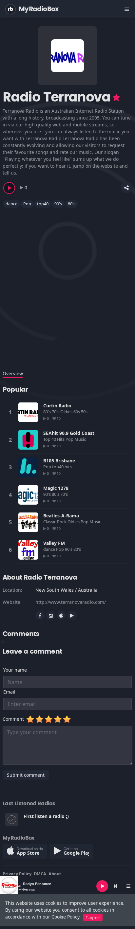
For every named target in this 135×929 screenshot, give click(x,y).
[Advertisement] (67, 280)
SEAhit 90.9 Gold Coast (68, 433)
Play (28, 412)
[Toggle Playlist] (128, 886)
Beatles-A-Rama (61, 515)
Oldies (66, 412)
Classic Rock (55, 522)
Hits (61, 439)
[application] (67, 886)
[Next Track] (115, 886)
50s (84, 412)
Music (80, 439)
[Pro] (116, 98)
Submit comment (26, 775)
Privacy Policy (17, 874)
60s (77, 412)
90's (58, 204)
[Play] (102, 886)
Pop (27, 204)
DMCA (40, 874)
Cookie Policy (65, 917)
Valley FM (54, 543)
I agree (93, 917)
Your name (15, 670)
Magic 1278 (55, 488)
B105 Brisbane (59, 460)
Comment (15, 719)
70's (56, 412)
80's (71, 204)
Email (9, 692)
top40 (42, 204)
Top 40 (50, 439)
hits (69, 467)
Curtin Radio (57, 405)
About (54, 874)
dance (11, 204)
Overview (13, 373)
